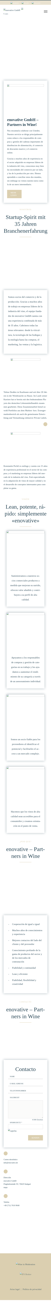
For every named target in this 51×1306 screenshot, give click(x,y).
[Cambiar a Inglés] (25, 3)
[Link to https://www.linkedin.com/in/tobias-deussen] (45, 424)
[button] (14, 194)
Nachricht (14, 1097)
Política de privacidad (32, 1289)
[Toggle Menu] (45, 11)
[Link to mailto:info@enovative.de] (6, 1153)
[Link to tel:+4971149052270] (6, 1196)
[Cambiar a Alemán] (14, 3)
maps (5, 1187)
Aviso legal (15, 1289)
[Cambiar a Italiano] (36, 3)
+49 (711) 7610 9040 (11, 1205)
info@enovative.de (11, 1163)
